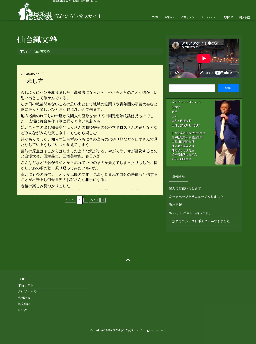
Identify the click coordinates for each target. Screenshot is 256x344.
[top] (128, 261)
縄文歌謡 (244, 17)
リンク (22, 310)
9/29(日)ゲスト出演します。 (190, 213)
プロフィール (208, 17)
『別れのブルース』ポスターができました (199, 221)
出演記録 (228, 17)
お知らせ (169, 17)
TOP (155, 17)
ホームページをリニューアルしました (196, 196)
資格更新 (175, 205)
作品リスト (187, 17)
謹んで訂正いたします (185, 188)
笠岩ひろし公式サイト (126, 330)
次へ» (94, 200)
